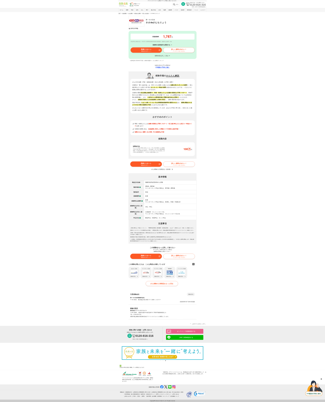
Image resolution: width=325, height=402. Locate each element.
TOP (119, 13)
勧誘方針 (143, 394)
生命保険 (124, 13)
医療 (127, 10)
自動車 (170, 10)
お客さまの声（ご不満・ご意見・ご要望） (134, 396)
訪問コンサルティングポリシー (163, 394)
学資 (132, 10)
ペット (196, 10)
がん (142, 10)
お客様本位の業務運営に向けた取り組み (161, 392)
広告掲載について (174, 396)
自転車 (182, 10)
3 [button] (165, 360)
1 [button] (160, 360)
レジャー (203, 10)
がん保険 (130, 13)
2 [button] (163, 360)
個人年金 (153, 10)
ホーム (121, 10)
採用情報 (159, 396)
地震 (164, 10)
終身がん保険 (138, 13)
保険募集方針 (128, 392)
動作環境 (149, 396)
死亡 (147, 10)
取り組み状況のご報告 (177, 392)
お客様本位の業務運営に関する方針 (142, 392)
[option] (162, 353)
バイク (176, 10)
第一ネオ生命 (146, 13)
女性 (137, 10)
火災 (159, 10)
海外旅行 (189, 10)
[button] (200, 394)
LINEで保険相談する (186, 337)
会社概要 (154, 396)
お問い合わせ (175, 394)
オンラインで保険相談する (186, 331)
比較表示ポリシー (150, 394)
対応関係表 (127, 394)
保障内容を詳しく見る (161, 56)
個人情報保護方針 (135, 394)
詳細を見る (190, 294)
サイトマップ (166, 396)
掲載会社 (122, 392)
